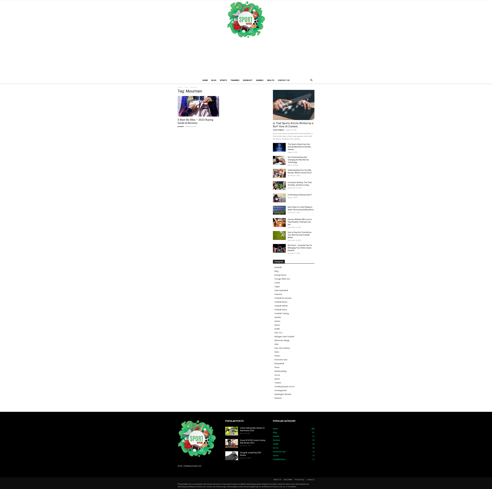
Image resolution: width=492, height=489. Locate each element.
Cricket (277, 282)
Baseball (277, 267)
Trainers (234, 80)
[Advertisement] (246, 58)
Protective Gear (280, 359)
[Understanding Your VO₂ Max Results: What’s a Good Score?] (279, 173)
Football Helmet (281, 306)
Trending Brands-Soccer (284, 386)
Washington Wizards (282, 394)
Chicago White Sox (282, 279)
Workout (247, 80)
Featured (278, 294)
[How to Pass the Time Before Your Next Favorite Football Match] (279, 235)
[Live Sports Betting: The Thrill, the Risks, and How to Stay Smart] (279, 185)
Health (270, 80)
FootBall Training (281, 313)
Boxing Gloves (280, 275)
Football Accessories (283, 298)
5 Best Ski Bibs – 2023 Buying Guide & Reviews (195, 121)
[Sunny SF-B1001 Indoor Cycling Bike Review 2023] (231, 443)
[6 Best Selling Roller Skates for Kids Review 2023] (231, 431)
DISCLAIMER (288, 479)
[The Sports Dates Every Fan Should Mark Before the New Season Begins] (279, 147)
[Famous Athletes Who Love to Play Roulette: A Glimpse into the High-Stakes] (279, 222)
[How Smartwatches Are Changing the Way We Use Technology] (279, 160)
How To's (278, 332)
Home (205, 80)
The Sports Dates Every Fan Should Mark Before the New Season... (299, 146)
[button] (311, 80)
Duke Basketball (281, 290)
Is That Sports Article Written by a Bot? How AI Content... (293, 125)
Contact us (284, 80)
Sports (223, 80)
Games (277, 321)
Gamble (259, 80)
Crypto (277, 286)
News (276, 352)
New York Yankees (282, 348)
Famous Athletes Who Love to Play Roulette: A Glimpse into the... (300, 222)
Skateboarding (280, 371)
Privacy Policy (299, 479)
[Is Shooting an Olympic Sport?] (279, 197)
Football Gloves (280, 302)
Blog (213, 80)
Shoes (277, 367)
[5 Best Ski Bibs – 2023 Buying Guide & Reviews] (198, 106)
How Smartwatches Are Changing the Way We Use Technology (298, 159)
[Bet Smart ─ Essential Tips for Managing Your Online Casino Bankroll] (279, 248)
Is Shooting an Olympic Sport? (300, 195)
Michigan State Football (284, 336)
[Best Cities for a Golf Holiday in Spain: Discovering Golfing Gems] (279, 210)
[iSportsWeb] (246, 19)
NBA (276, 344)
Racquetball (279, 363)
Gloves (277, 325)
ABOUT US (277, 479)
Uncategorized (280, 390)
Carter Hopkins (278, 130)
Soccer (277, 375)
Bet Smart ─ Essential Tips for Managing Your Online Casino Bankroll (300, 247)
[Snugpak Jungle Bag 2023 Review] (231, 455)
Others (277, 356)
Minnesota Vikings (281, 340)
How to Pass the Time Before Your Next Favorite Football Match (299, 234)
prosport (181, 126)
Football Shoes (280, 309)
